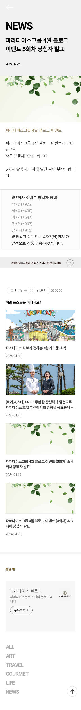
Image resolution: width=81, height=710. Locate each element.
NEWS (19, 26)
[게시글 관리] (26, 290)
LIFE (10, 683)
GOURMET (17, 674)
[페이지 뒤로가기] (9, 8)
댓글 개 (10, 569)
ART (10, 656)
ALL (10, 647)
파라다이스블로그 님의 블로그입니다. (31, 599)
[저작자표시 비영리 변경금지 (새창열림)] (56, 290)
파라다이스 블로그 (26, 590)
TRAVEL (14, 665)
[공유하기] (20, 290)
